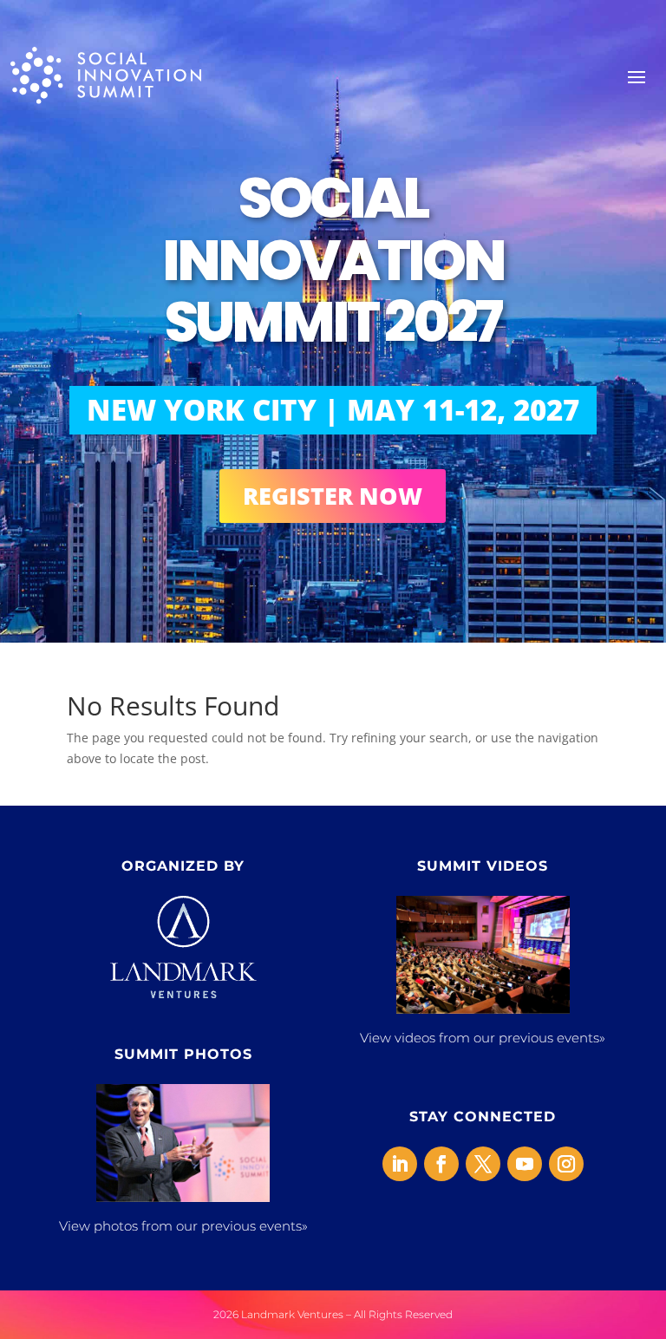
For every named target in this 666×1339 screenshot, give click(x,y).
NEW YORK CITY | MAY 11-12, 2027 (333, 409)
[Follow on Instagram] (566, 1163)
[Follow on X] (483, 1163)
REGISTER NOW (332, 496)
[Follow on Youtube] (524, 1163)
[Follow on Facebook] (441, 1163)
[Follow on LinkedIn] (399, 1163)
